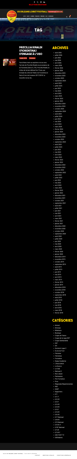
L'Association (59, 363)
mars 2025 (58, 96)
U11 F (57, 397)
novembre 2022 (60, 167)
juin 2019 (58, 272)
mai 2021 (58, 213)
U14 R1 (57, 407)
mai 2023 (58, 152)
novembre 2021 (60, 198)
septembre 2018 (60, 295)
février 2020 (59, 251)
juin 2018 (58, 302)
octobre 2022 (59, 170)
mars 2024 (58, 127)
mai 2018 (58, 305)
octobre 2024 (59, 109)
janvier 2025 (59, 101)
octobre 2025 (59, 78)
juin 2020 (58, 241)
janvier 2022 (59, 193)
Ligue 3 (28, 16)
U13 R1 (57, 404)
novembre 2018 (60, 290)
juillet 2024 (58, 116)
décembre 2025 (60, 73)
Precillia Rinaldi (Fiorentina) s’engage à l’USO (30, 51)
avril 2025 (58, 93)
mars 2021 (58, 218)
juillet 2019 (58, 269)
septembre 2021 (60, 203)
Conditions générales (64, 455)
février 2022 (59, 190)
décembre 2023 (60, 134)
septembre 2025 (60, 81)
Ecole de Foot (59, 351)
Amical (57, 325)
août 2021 (58, 206)
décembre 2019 (60, 257)
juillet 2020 (58, 239)
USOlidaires (59, 437)
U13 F (57, 402)
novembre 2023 (60, 137)
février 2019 (59, 282)
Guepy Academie (60, 361)
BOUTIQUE (43, 5)
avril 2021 (58, 216)
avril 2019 (58, 277)
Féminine (58, 353)
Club (46, 16)
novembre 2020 (60, 229)
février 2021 (59, 221)
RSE (56, 386)
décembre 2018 (60, 287)
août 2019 (58, 267)
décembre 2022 (60, 165)
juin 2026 (58, 58)
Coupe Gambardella (61, 341)
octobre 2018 (59, 292)
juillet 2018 (58, 300)
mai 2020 (58, 244)
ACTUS (24, 16)
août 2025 (58, 83)
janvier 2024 (59, 132)
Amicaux (58, 328)
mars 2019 (58, 280)
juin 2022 (58, 180)
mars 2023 (58, 157)
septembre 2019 (60, 264)
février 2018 (59, 313)
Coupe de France (60, 335)
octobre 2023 (59, 139)
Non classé (58, 374)
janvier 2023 (59, 162)
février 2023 (59, 160)
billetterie (33, 5)
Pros (56, 381)
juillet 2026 (58, 55)
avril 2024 (58, 124)
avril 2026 (58, 63)
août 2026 (58, 53)
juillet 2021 (58, 208)
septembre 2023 (60, 142)
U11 (56, 394)
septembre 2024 (60, 111)
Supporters (58, 392)
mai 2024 (58, 121)
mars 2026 (58, 65)
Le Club (57, 369)
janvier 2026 (59, 70)
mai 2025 (58, 91)
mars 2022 (58, 188)
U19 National (59, 422)
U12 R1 (57, 399)
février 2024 (59, 129)
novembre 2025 (60, 76)
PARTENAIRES (50, 16)
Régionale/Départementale (64, 384)
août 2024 (58, 114)
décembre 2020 (60, 226)
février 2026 (59, 68)
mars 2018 (58, 310)
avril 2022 (58, 185)
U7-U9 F (57, 432)
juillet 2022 (58, 178)
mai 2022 (58, 183)
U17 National (59, 417)
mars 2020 (58, 249)
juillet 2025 (58, 86)
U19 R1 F (58, 425)
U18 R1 (57, 420)
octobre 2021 (59, 200)
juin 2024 (58, 119)
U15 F (57, 409)
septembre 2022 (60, 172)
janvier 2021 (59, 223)
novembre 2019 (60, 259)
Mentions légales (48, 455)
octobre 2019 (59, 262)
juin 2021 (58, 211)
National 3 (58, 371)
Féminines (43, 16)
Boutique (58, 333)
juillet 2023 (58, 147)
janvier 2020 (59, 254)
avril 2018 (58, 308)
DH (56, 346)
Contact (37, 455)
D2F (56, 343)
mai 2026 (58, 60)
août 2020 (58, 236)
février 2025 (59, 98)
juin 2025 (58, 88)
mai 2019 (58, 274)
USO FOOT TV (59, 435)
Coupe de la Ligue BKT (62, 338)
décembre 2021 (60, 195)
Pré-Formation (60, 379)
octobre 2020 (59, 231)
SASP (57, 389)
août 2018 (58, 297)
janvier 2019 (59, 285)
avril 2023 (58, 155)
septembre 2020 (60, 234)
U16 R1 (57, 414)
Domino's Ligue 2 (60, 348)
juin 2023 (58, 149)
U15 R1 (57, 412)
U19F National (59, 427)
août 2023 (58, 144)
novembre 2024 (60, 106)
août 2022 (58, 175)
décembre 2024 (60, 104)
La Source (58, 366)
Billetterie (58, 330)
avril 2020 (58, 246)
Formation (58, 358)
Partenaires (59, 376)
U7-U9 (57, 430)
